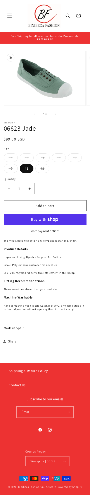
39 (77, 158)
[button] (9, 16)
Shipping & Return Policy (28, 371)
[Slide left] (35, 114)
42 (44, 169)
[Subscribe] (68, 412)
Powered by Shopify (69, 486)
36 (29, 158)
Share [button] (12, 341)
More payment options (45, 231)
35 (13, 158)
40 (13, 169)
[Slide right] (55, 114)
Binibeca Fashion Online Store (37, 486)
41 (26, 168)
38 (61, 158)
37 (45, 158)
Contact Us (17, 385)
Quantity (10, 179)
